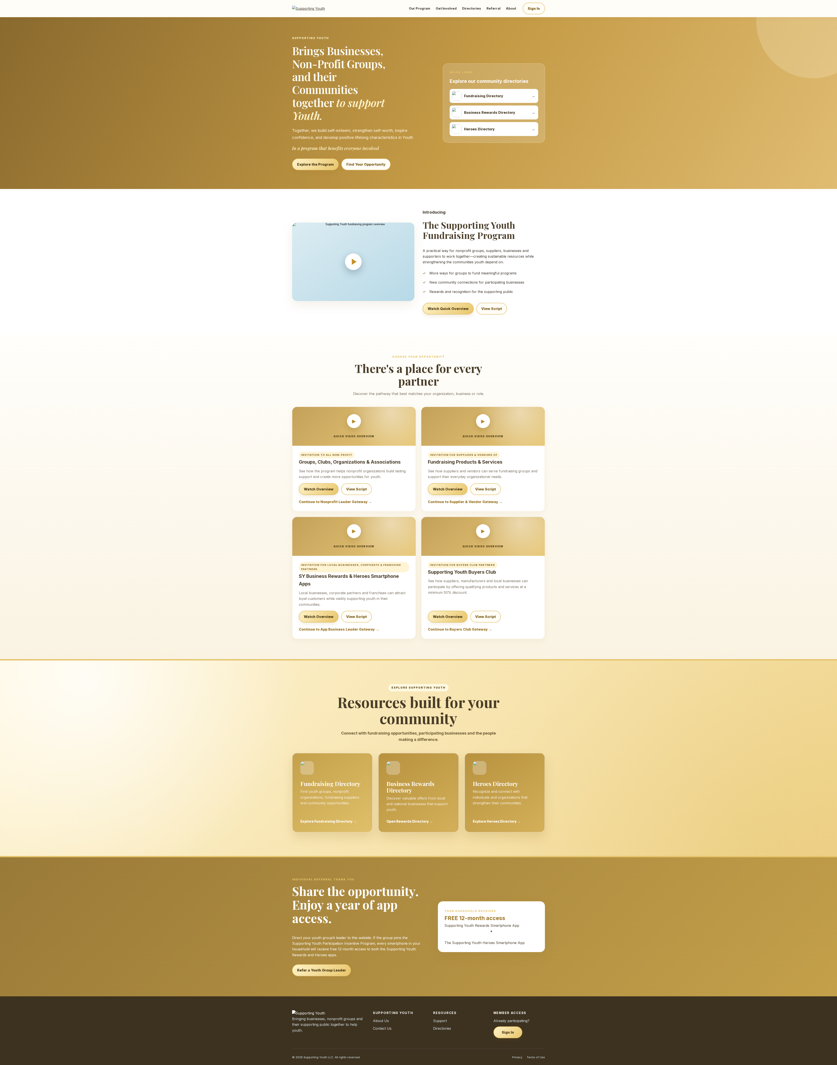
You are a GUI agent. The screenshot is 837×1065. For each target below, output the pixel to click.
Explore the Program (315, 164)
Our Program (419, 8)
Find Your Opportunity (366, 164)
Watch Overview (318, 489)
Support (440, 1021)
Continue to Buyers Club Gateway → (460, 629)
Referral (493, 8)
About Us (381, 1021)
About (511, 8)
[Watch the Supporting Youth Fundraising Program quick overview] (353, 262)
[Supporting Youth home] (314, 8)
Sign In (534, 8)
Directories (471, 8)
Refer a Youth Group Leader (321, 970)
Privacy (517, 1057)
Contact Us (382, 1028)
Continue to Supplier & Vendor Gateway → (465, 502)
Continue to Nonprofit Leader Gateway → (335, 502)
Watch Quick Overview (448, 308)
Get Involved (446, 8)
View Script (491, 308)
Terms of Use (536, 1057)
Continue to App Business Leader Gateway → (339, 629)
